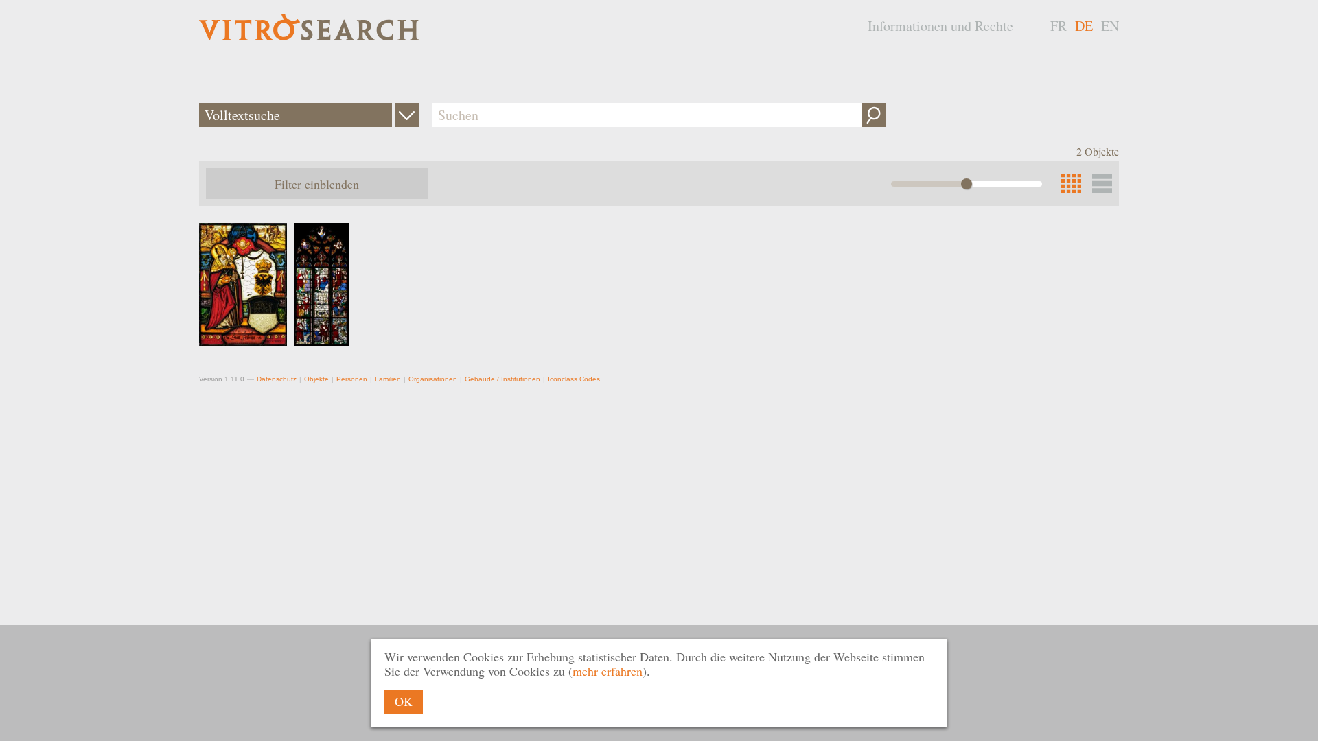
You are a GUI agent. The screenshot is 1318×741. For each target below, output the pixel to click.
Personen (351, 379)
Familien (388, 379)
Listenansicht (1102, 183)
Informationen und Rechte (940, 25)
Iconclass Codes (574, 379)
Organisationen (432, 379)
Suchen (874, 115)
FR (1058, 25)
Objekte (316, 379)
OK (404, 701)
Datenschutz (277, 379)
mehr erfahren (608, 671)
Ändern (407, 115)
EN (1110, 25)
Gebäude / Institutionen (502, 379)
